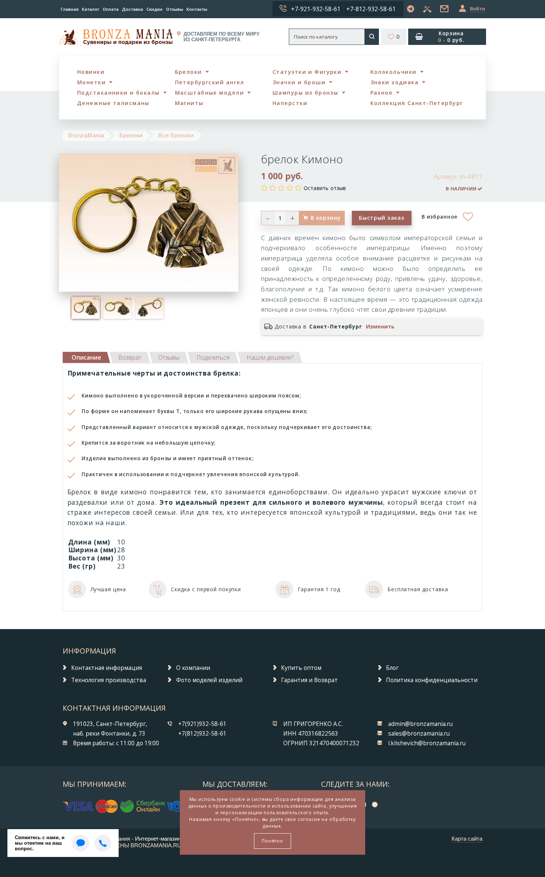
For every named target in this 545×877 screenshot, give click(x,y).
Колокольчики (393, 71)
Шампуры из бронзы (305, 92)
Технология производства (108, 680)
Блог (392, 668)
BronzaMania (86, 135)
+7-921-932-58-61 (315, 9)
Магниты (189, 103)
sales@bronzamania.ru (419, 733)
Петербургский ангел (209, 82)
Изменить (380, 327)
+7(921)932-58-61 (202, 724)
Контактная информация (106, 668)
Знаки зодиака (394, 82)
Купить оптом (301, 668)
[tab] (129, 357)
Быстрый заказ (381, 217)
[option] (86, 307)
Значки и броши (299, 82)
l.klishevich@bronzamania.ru (427, 743)
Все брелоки (176, 135)
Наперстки (289, 103)
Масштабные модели (209, 92)
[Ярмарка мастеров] (376, 804)
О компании (193, 668)
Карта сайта (467, 838)
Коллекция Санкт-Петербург (416, 103)
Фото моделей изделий (209, 680)
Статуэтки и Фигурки (306, 71)
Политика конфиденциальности (432, 680)
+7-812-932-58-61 (371, 9)
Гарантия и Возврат (309, 680)
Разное (381, 92)
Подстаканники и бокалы (118, 92)
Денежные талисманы (113, 103)
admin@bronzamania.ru (420, 724)
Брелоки (188, 71)
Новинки (91, 71)
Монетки (91, 82)
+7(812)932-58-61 (202, 733)
